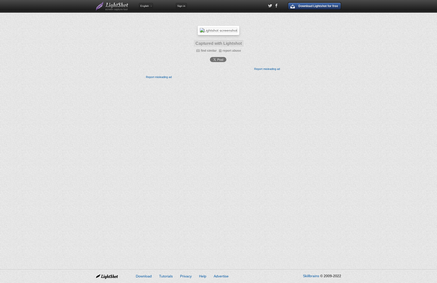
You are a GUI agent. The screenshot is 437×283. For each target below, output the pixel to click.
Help (202, 276)
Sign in (181, 6)
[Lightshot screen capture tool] (112, 6)
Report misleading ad (267, 68)
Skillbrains (311, 276)
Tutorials (166, 276)
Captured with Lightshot (218, 43)
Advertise (221, 276)
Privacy (186, 276)
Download (144, 276)
